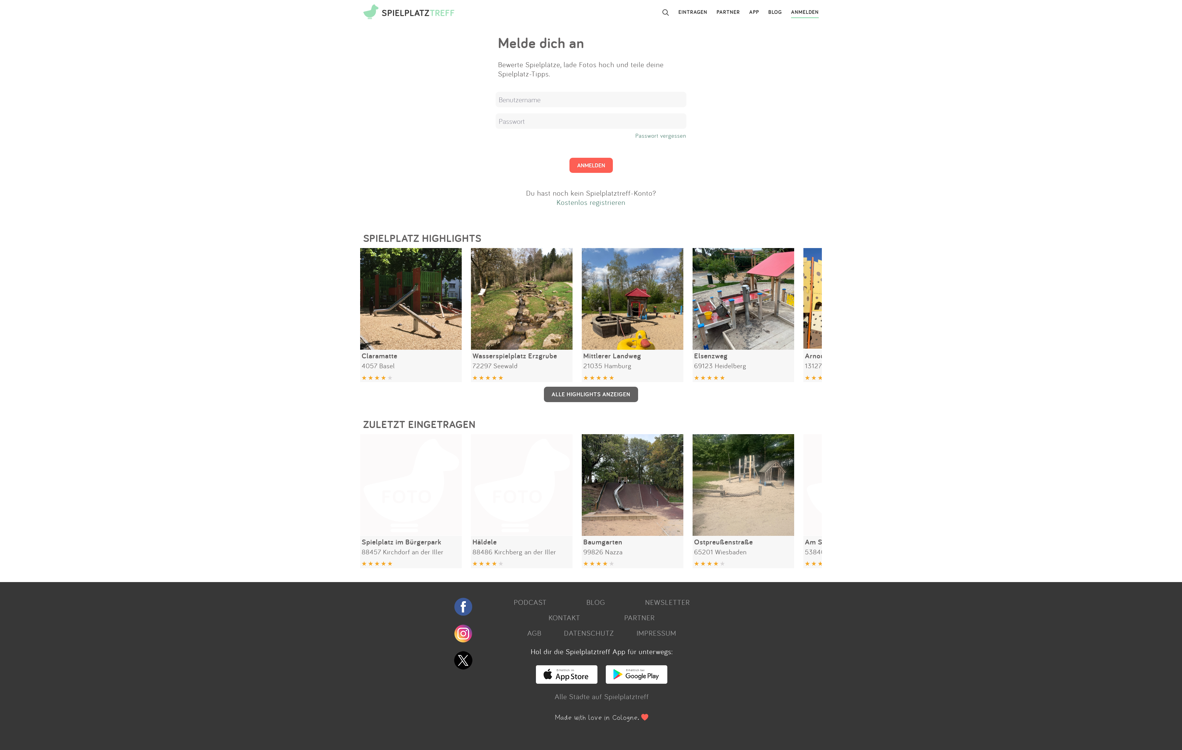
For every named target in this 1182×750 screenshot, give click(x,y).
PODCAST (530, 602)
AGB (534, 633)
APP (754, 12)
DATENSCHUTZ (589, 633)
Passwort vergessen (660, 135)
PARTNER (728, 12)
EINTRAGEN (692, 12)
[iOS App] (567, 681)
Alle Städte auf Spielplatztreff (602, 696)
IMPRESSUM (656, 633)
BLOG (775, 12)
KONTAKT (564, 617)
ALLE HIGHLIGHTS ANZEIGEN (591, 394)
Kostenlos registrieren (591, 202)
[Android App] (636, 681)
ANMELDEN (805, 12)
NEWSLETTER (667, 602)
